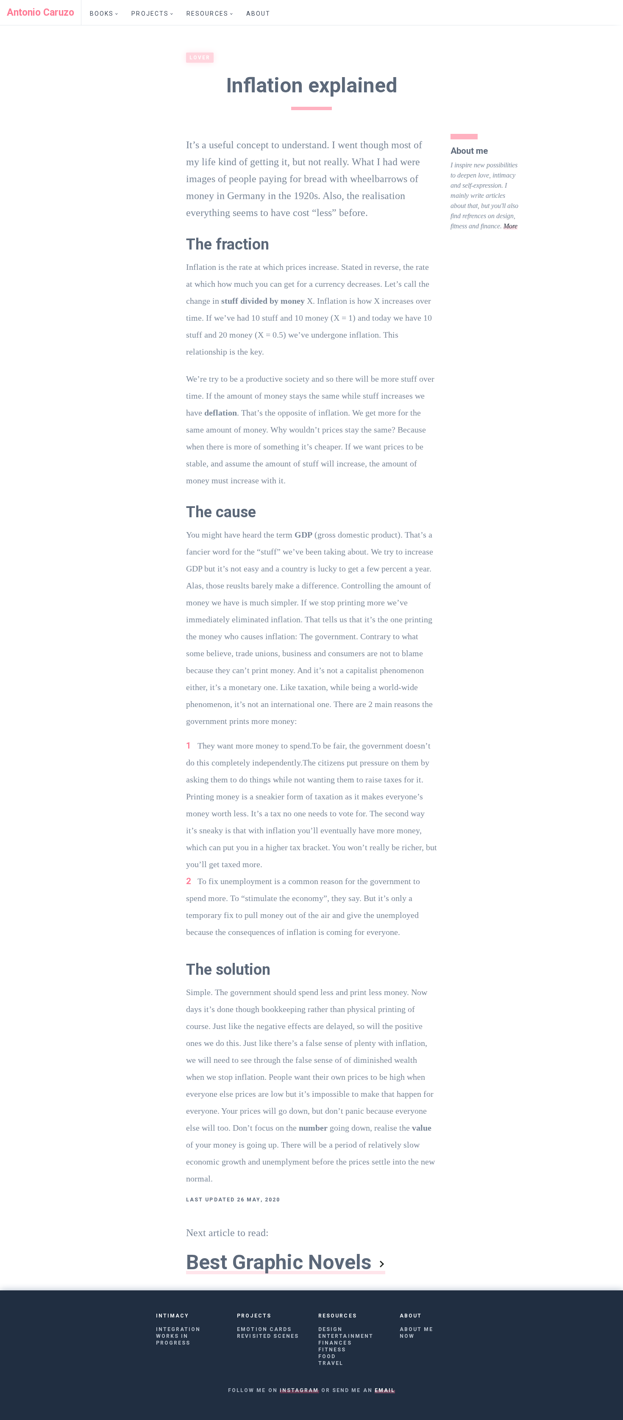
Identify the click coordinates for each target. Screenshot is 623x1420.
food (327, 1356)
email (385, 1390)
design (330, 1329)
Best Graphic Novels (279, 1262)
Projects (150, 13)
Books (102, 13)
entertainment (345, 1336)
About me (417, 1329)
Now (407, 1336)
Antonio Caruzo (40, 12)
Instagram (299, 1390)
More (510, 226)
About (258, 13)
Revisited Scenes (268, 1336)
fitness (332, 1350)
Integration (178, 1329)
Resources (207, 13)
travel (330, 1363)
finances (335, 1343)
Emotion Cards (264, 1329)
